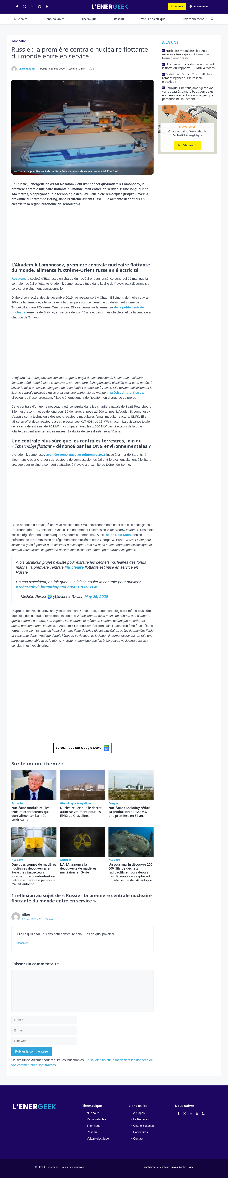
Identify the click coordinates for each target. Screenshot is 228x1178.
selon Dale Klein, (119, 535)
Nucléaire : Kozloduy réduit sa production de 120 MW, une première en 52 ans (129, 812)
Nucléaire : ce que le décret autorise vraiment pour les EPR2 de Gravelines (81, 812)
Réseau (119, 19)
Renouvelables (54, 19)
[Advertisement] (82, 236)
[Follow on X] (24, 6)
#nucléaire (74, 567)
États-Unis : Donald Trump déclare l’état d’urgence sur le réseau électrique (187, 78)
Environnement (193, 19)
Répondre (22, 942)
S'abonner (177, 6)
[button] (212, 19)
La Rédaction (27, 68)
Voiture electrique (153, 19)
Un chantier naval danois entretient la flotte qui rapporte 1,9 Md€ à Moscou (189, 66)
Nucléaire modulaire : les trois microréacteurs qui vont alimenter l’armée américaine (30, 814)
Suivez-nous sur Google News (78, 747)
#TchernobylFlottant (34, 587)
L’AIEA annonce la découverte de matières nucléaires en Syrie (78, 868)
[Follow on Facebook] (17, 6)
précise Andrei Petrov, (127, 392)
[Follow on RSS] (47, 6)
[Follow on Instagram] (39, 6)
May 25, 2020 (96, 596)
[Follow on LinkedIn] (32, 6)
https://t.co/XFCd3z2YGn (74, 587)
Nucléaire (20, 19)
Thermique (89, 19)
